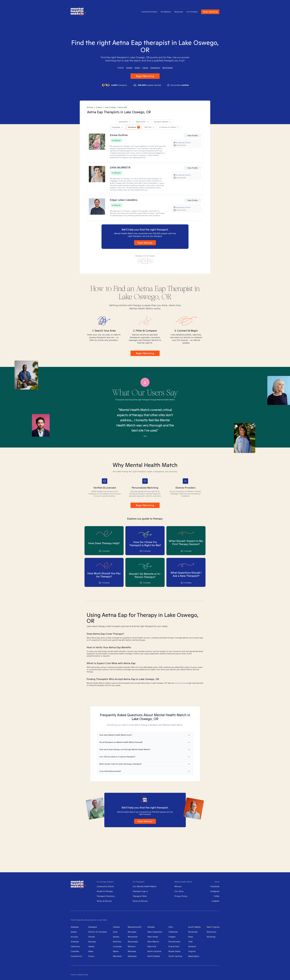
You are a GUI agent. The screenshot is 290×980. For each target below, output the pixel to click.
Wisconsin (211, 932)
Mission (178, 886)
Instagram (214, 891)
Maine (116, 951)
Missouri (132, 946)
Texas (190, 936)
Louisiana (117, 946)
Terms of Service (104, 901)
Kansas (116, 936)
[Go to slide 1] (143, 436)
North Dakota (153, 956)
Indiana (116, 927)
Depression (155, 68)
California (75, 946)
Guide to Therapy (105, 891)
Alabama (75, 927)
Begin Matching (210, 11)
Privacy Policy (181, 896)
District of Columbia (97, 932)
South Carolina (175, 956)
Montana (132, 951)
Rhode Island (174, 951)
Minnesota (132, 936)
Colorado (75, 951)
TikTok (216, 896)
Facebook (214, 886)
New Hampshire (154, 932)
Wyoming (211, 936)
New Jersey (152, 936)
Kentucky (117, 941)
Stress (137, 68)
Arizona (74, 936)
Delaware (92, 927)
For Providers (192, 12)
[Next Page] (150, 261)
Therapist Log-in (140, 891)
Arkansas (75, 941)
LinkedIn (215, 901)
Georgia (92, 941)
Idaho (90, 951)
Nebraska (132, 956)
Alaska (74, 932)
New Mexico (153, 941)
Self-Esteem (167, 68)
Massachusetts (134, 927)
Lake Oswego (110, 107)
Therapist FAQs (140, 896)
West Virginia (213, 927)
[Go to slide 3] (146, 436)
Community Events (149, 12)
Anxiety (129, 68)
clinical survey (180, 683)
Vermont (192, 946)
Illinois (91, 956)
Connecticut (76, 956)
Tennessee (193, 932)
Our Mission (166, 12)
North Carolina (154, 951)
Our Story (179, 891)
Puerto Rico (173, 946)
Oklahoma (173, 932)
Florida (91, 936)
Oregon (99, 107)
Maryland (117, 956)
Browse (90, 107)
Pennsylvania (174, 941)
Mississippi (133, 941)
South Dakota (194, 927)
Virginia (191, 951)
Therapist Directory (106, 896)
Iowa (115, 932)
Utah (190, 941)
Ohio (170, 927)
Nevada (151, 927)
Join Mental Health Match (144, 886)
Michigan (132, 932)
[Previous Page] (139, 261)
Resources (178, 12)
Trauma (145, 68)
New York (151, 946)
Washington (193, 956)
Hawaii (91, 946)
